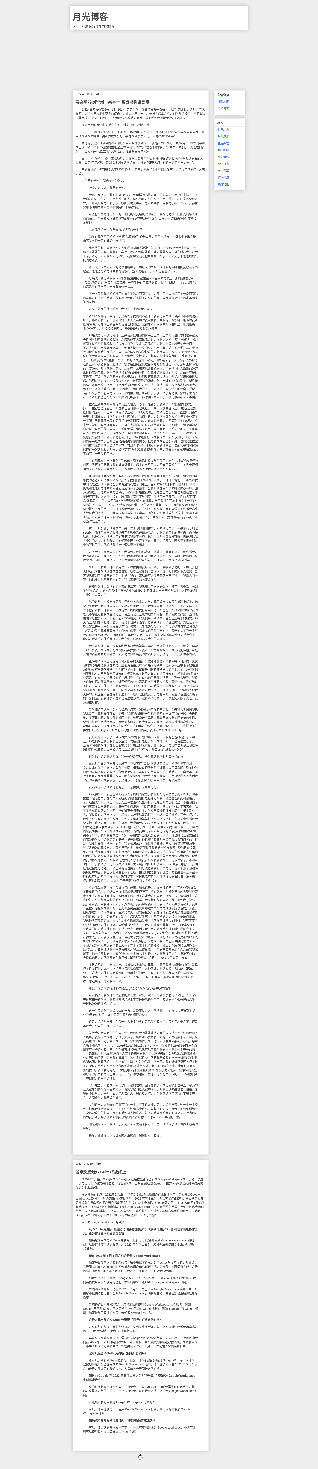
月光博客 (90, 17)
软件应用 (223, 136)
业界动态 (223, 129)
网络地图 (223, 184)
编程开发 (223, 177)
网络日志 (223, 163)
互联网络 (223, 150)
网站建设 (223, 156)
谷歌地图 (223, 101)
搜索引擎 (223, 170)
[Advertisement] (159, 57)
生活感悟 (223, 143)
